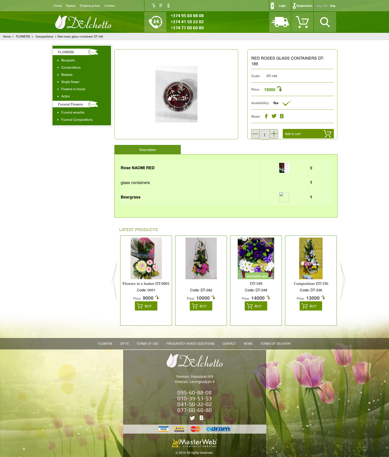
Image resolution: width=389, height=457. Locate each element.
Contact (109, 5)
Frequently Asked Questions (190, 343)
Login (282, 6)
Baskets (66, 74)
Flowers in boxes (73, 89)
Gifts (124, 343)
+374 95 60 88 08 (187, 15)
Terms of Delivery (275, 343)
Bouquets (68, 60)
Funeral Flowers (70, 104)
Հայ (319, 6)
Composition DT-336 (311, 283)
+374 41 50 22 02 (187, 21)
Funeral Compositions (77, 119)
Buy (148, 306)
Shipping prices (90, 5)
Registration (304, 6)
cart (295, 144)
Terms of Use (147, 343)
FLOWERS (23, 36)
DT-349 (256, 283)
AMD (153, 5)
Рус (325, 6)
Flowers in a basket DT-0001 (146, 283)
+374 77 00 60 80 (187, 27)
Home (58, 5)
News (248, 343)
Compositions (44, 36)
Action (65, 96)
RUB (161, 5)
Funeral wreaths (72, 112)
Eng (332, 6)
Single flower (70, 81)
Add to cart (293, 133)
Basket (70, 5)
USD (168, 6)
